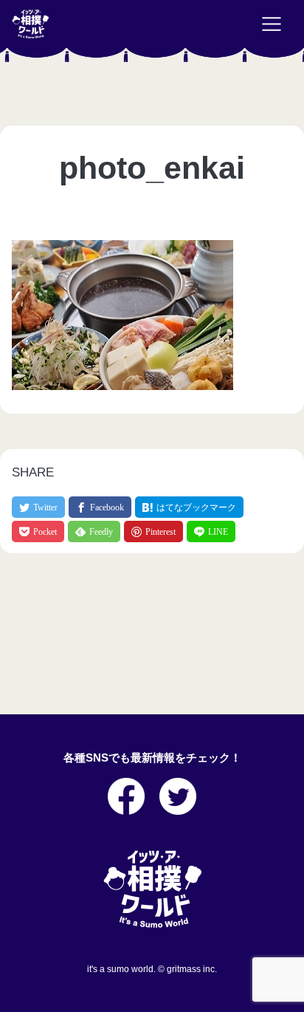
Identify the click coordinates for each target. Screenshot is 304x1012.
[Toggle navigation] (271, 24)
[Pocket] (38, 531)
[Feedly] (94, 531)
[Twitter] (38, 507)
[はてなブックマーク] (189, 507)
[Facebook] (100, 507)
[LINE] (211, 531)
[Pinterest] (153, 531)
